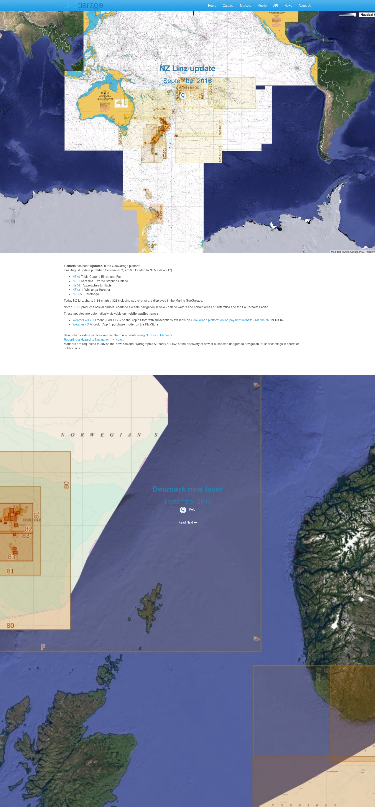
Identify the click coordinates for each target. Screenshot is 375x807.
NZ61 (76, 281)
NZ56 (76, 276)
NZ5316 (78, 289)
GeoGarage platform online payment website (222, 320)
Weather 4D (80, 324)
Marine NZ (262, 320)
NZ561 (77, 285)
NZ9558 (78, 294)
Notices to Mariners (159, 335)
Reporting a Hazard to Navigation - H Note (93, 339)
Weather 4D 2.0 (83, 320)
